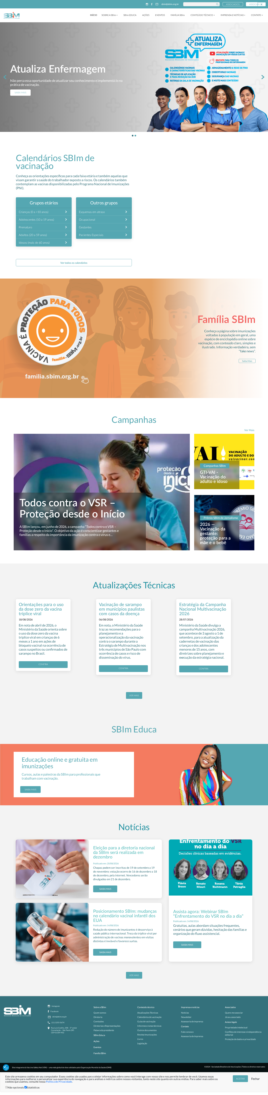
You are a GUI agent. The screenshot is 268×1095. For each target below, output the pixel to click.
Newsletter (186, 1017)
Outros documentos (147, 1030)
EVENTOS (160, 15)
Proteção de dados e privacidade (240, 1039)
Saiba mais (30, 789)
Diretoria (98, 1017)
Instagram (56, 1006)
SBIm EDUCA (129, 15)
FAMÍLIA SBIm (178, 15)
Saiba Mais (247, 361)
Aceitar (240, 1078)
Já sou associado (233, 1017)
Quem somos (100, 1012)
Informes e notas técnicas (149, 1025)
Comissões (99, 1021)
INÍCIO (93, 15)
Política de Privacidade (59, 1081)
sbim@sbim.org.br (170, 4)
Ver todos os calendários (73, 262)
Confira (43, 664)
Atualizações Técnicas (147, 1012)
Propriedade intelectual (236, 1027)
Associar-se (256, 4)
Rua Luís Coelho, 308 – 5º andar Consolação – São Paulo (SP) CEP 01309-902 (64, 1030)
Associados (233, 4)
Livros (140, 1039)
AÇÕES (145, 15)
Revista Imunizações (147, 1034)
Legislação (142, 1043)
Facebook (55, 1011)
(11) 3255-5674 (57, 1022)
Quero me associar (234, 1012)
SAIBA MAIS (20, 101)
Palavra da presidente (104, 1030)
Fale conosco (187, 1032)
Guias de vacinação (146, 1021)
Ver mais (134, 695)
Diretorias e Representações (107, 1025)
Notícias (185, 1012)
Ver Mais (249, 430)
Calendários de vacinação (149, 1017)
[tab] (132, 135)
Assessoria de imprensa (192, 1021)
